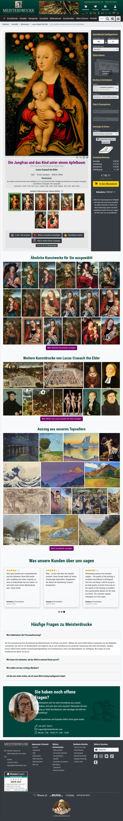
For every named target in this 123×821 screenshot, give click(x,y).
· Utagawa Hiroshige (80, 759)
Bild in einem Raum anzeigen (48, 241)
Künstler (23, 18)
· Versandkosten (57, 756)
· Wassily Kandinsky (79, 756)
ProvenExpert (19, 602)
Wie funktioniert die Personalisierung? (23, 635)
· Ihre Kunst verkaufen (59, 753)
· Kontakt (35, 747)
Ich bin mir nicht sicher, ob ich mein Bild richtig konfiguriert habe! (35, 676)
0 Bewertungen (51, 245)
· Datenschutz (36, 756)
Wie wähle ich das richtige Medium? (22, 668)
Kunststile (44, 18)
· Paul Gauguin (78, 753)
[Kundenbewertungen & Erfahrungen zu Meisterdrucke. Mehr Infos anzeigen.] (16, 781)
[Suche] (107, 18)
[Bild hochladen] (118, 18)
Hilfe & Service (82, 18)
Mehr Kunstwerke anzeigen (61, 548)
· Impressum (36, 750)
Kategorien (33, 18)
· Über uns (35, 765)
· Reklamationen (37, 762)
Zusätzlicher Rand (98, 46)
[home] (4, 18)
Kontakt (93, 18)
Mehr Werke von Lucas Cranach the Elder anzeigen (61, 419)
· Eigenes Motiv (57, 750)
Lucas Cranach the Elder (40, 24)
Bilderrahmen (55, 18)
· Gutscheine (56, 767)
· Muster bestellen (58, 770)
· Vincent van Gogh (79, 747)
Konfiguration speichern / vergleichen (107, 140)
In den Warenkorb (107, 183)
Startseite (6, 24)
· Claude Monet (78, 750)
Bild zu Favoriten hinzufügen (48, 235)
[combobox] (106, 49)
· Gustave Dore (78, 762)
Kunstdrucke (12, 18)
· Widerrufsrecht (37, 759)
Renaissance (25, 24)
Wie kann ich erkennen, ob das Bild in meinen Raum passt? (32, 659)
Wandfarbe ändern (75, 235)
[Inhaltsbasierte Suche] (112, 18)
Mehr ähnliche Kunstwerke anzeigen (61, 348)
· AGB (33, 753)
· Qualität (55, 759)
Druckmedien (68, 18)
